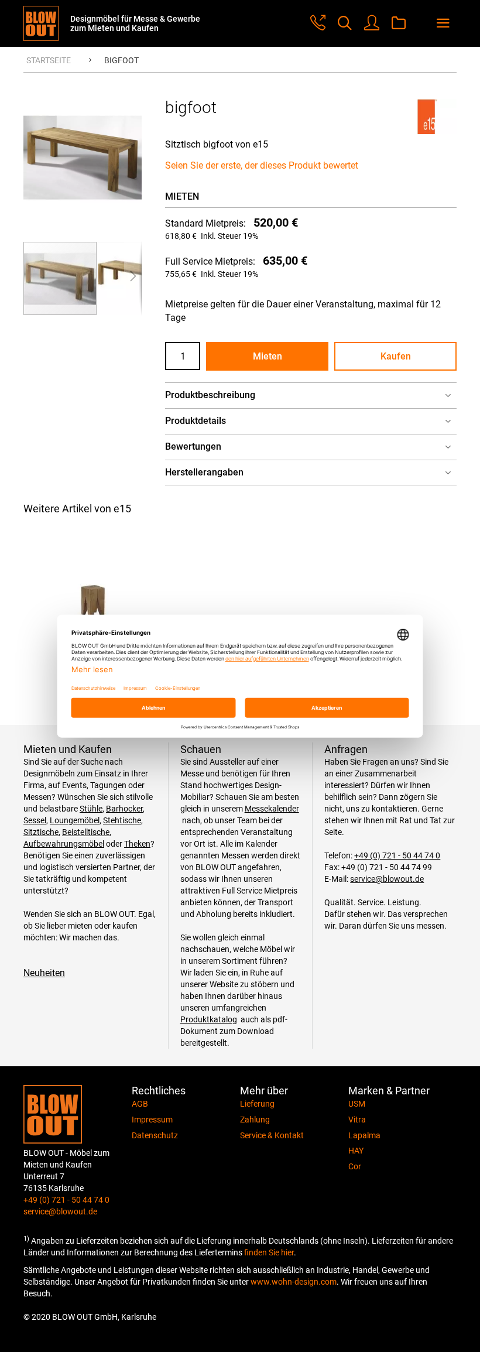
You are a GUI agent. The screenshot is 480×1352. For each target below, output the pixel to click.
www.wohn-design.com (294, 1281)
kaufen (395, 356)
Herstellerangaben (204, 472)
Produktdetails (195, 420)
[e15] (427, 130)
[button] (133, 278)
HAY (356, 1150)
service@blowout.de (387, 879)
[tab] (311, 395)
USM (356, 1103)
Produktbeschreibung (210, 395)
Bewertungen (193, 446)
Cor (354, 1166)
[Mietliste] (398, 23)
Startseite (48, 60)
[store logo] (46, 23)
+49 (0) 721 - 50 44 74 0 (397, 855)
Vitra (357, 1119)
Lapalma (364, 1135)
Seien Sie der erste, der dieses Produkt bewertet (261, 165)
